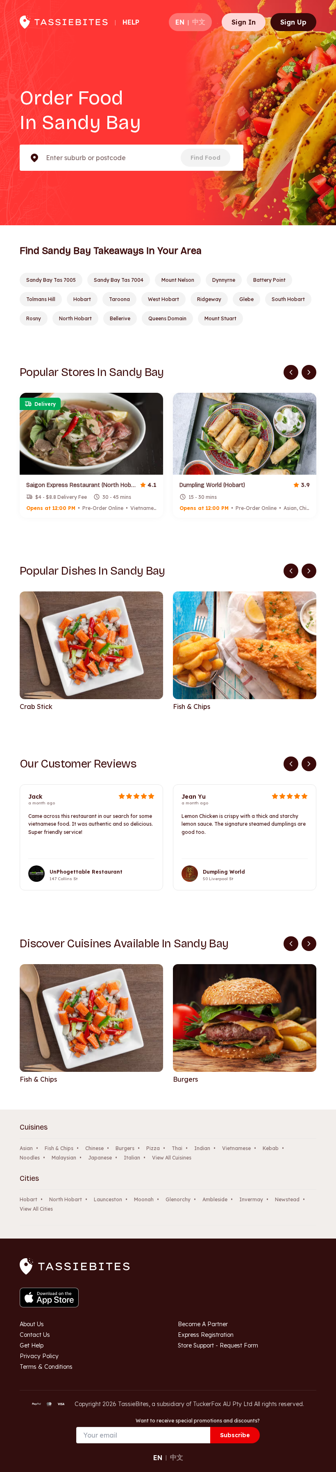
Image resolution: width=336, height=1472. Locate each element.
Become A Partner (203, 1324)
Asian (26, 1148)
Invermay (251, 1199)
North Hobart (75, 318)
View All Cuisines (171, 1158)
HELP (131, 22)
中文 (198, 22)
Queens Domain (167, 318)
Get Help (31, 1345)
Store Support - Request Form (218, 1345)
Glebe (246, 299)
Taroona (119, 299)
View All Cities (36, 1209)
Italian (132, 1158)
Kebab (271, 1148)
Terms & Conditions (46, 1366)
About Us (32, 1324)
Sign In (244, 22)
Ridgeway (209, 299)
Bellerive (120, 318)
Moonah (144, 1199)
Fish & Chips (59, 1148)
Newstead (287, 1199)
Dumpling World (224, 872)
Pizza (153, 1148)
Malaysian (64, 1158)
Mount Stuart (220, 318)
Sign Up (293, 22)
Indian (202, 1148)
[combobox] (47, 158)
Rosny (33, 318)
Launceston (108, 1199)
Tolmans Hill (40, 299)
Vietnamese (236, 1148)
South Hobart (288, 299)
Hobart (82, 299)
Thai (177, 1148)
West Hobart (163, 299)
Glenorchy (178, 1199)
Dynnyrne (223, 280)
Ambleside (214, 1199)
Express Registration (206, 1334)
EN (179, 22)
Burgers (125, 1148)
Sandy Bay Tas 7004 (118, 280)
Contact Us (35, 1334)
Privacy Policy (39, 1356)
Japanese (100, 1158)
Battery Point (269, 280)
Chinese (94, 1148)
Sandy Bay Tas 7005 (51, 280)
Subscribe (235, 1435)
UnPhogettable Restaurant (86, 872)
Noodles (30, 1158)
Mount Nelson (177, 280)
